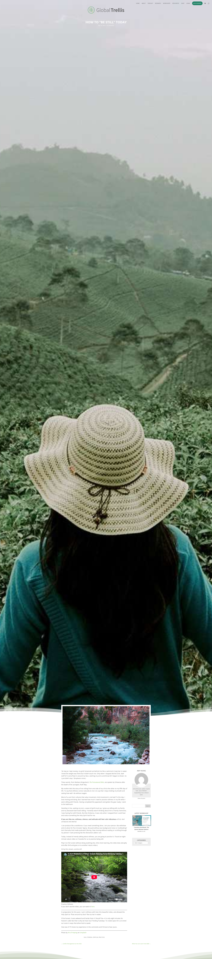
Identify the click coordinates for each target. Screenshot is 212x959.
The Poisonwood (96, 782)
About (144, 3)
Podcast (150, 3)
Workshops (166, 3)
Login (188, 3)
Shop (182, 3)
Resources (175, 3)
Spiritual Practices (99, 937)
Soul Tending (88, 937)
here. (93, 907)
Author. (144, 789)
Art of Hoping (72, 933)
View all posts (141, 798)
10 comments (110, 25)
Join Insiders (197, 3)
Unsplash (83, 933)
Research (158, 3)
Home (138, 3)
